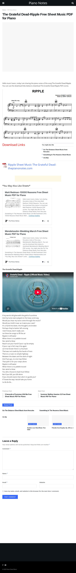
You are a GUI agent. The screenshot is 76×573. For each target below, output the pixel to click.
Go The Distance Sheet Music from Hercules (18, 410)
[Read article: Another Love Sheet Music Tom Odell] (38, 420)
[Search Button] (73, 3)
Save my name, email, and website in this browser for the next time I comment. (31, 491)
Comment (6, 449)
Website (42, 482)
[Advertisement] (38, 76)
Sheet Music (32, 424)
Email (5, 482)
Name (5, 473)
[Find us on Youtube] (5, 565)
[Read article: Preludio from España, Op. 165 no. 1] (63, 420)
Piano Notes (38, 3)
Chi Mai (46, 158)
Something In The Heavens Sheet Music (57, 155)
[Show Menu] (3, 3)
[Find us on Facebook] (2, 565)
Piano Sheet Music (12, 569)
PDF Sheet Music (12, 10)
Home (4, 10)
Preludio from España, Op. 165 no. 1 (62, 428)
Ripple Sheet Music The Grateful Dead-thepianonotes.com (32, 166)
